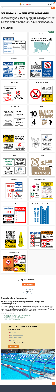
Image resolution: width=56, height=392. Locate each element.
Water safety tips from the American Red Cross (13, 318)
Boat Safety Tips (14, 332)
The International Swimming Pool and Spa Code (13, 316)
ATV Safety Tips (14, 340)
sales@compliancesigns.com (28, 293)
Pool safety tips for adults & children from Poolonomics (14, 317)
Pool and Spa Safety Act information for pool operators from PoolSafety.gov (18, 315)
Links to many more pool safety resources (12, 319)
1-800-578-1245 (28, 289)
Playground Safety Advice (16, 335)
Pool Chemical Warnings (16, 337)
